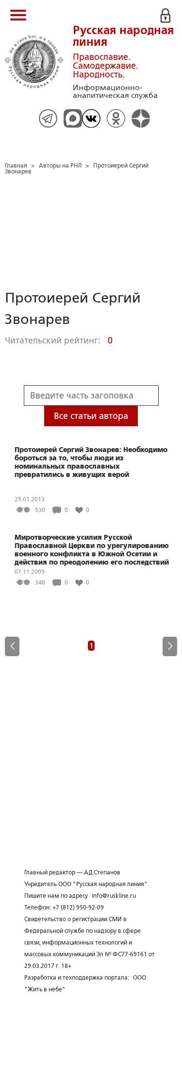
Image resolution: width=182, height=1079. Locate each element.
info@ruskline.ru (114, 895)
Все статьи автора (91, 416)
